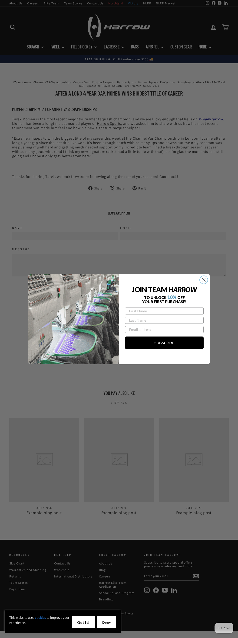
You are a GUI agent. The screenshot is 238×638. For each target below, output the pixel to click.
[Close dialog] (204, 280)
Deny (106, 622)
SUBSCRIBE (164, 342)
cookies (40, 617)
